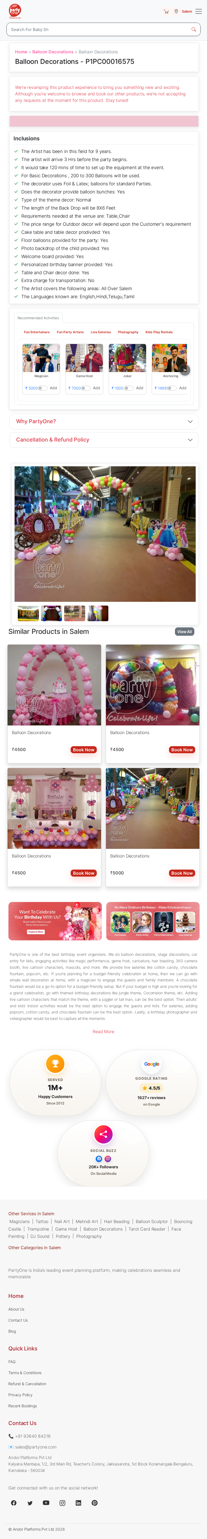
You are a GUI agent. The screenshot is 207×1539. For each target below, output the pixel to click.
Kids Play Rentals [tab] (159, 332)
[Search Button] (193, 29)
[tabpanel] (105, 613)
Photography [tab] (128, 332)
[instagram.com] (62, 1503)
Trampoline (38, 1228)
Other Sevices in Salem (31, 1213)
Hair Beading (117, 1221)
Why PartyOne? (36, 421)
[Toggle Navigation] (199, 11)
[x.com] (30, 1503)
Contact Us (17, 1320)
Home (21, 51)
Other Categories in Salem (34, 1247)
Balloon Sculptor (152, 1221)
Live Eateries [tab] (101, 332)
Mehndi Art (87, 1221)
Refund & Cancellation (27, 1383)
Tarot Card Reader (147, 1228)
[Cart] (166, 11)
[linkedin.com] (78, 1503)
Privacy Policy (20, 1394)
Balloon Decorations (52, 51)
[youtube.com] (46, 1503)
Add (53, 387)
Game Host (66, 1228)
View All (184, 631)
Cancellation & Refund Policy (52, 439)
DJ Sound (40, 1236)
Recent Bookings (22, 1405)
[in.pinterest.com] (94, 1503)
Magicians (19, 1221)
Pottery (63, 1236)
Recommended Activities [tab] (38, 318)
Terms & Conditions (25, 1372)
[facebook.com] (13, 1503)
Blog (12, 1331)
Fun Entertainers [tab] (37, 332)
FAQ (12, 1361)
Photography (89, 1236)
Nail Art (62, 1221)
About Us (16, 1309)
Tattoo (42, 1221)
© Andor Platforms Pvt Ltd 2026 (36, 1529)
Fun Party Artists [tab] (70, 332)
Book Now (83, 749)
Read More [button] (103, 1031)
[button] (41, 358)
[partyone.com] (15, 11)
